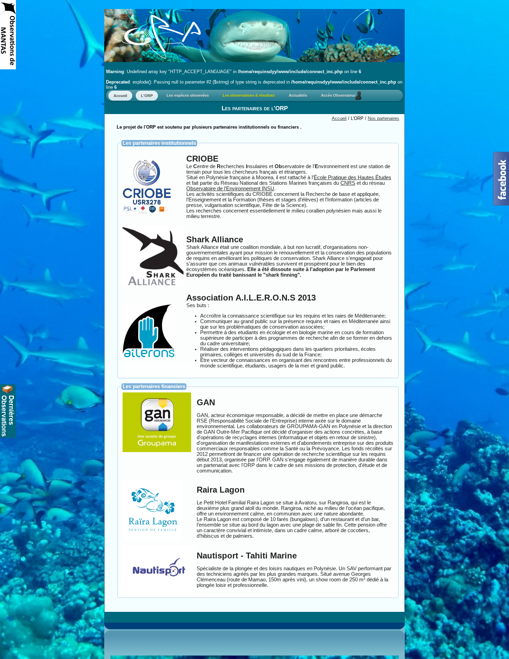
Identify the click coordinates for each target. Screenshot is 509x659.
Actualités (298, 95)
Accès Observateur (340, 95)
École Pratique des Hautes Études (352, 177)
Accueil (120, 96)
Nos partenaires (383, 118)
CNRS (347, 183)
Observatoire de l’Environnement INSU (230, 188)
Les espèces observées (188, 95)
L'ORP (147, 96)
